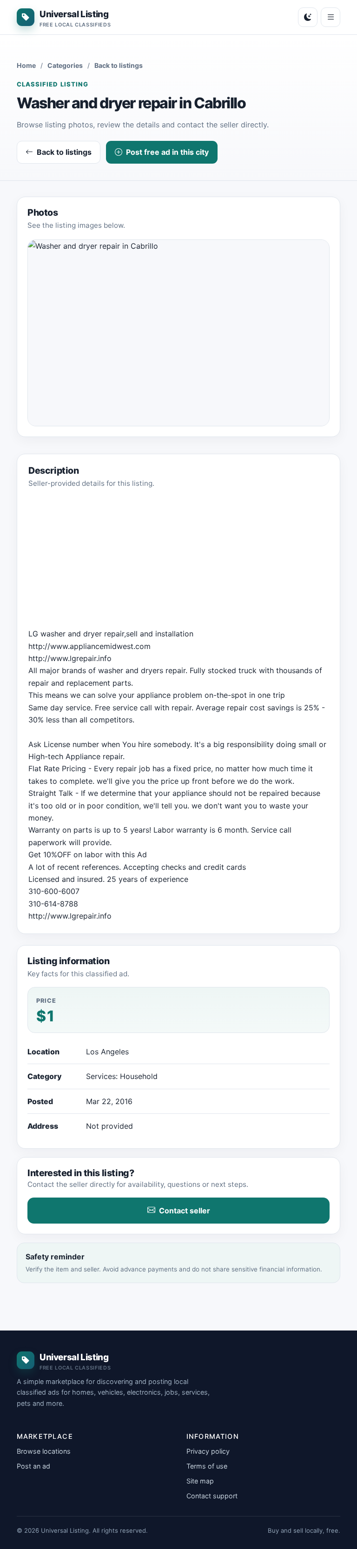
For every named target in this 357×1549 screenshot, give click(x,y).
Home (26, 65)
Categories (65, 65)
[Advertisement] (178, 562)
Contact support (212, 1496)
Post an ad (33, 1466)
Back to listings (118, 65)
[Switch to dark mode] (307, 17)
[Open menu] (330, 17)
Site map (200, 1481)
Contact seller (184, 1210)
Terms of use (206, 1466)
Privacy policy (208, 1451)
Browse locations (44, 1451)
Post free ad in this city (167, 152)
